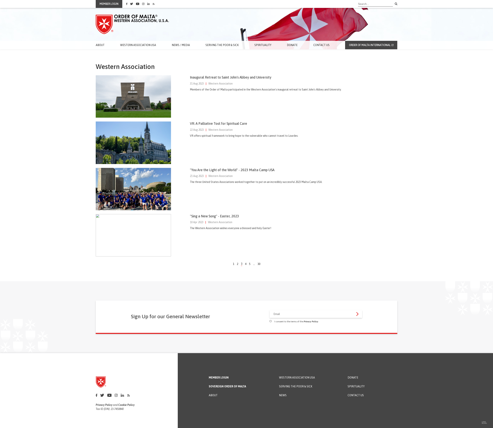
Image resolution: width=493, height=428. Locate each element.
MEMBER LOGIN (109, 3)
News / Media (181, 45)
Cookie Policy (126, 404)
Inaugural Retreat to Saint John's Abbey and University (230, 77)
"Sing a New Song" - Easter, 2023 (214, 216)
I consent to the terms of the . (296, 321)
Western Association (220, 83)
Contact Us (321, 45)
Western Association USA (138, 45)
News (283, 395)
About (100, 45)
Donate (292, 45)
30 (258, 264)
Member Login (219, 377)
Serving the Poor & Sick (222, 45)
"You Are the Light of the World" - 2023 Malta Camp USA (232, 170)
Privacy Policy (311, 321)
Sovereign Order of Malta (227, 386)
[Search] (396, 4)
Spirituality (262, 45)
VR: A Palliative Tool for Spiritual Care (218, 123)
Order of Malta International (370, 45)
